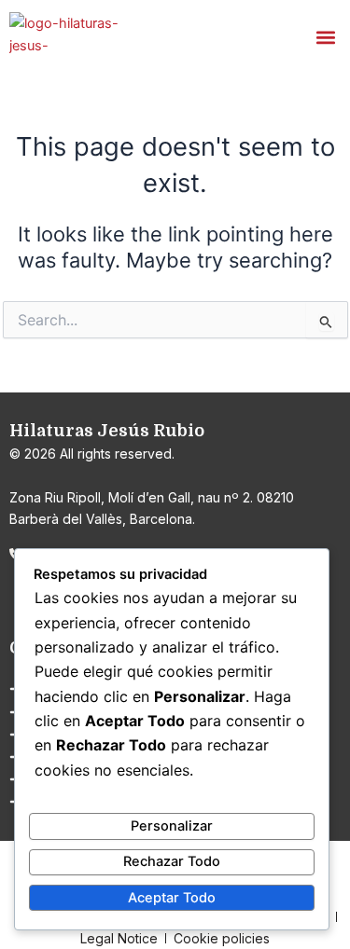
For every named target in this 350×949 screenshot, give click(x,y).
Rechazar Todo (171, 861)
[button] (325, 37)
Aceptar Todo (172, 897)
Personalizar (172, 826)
